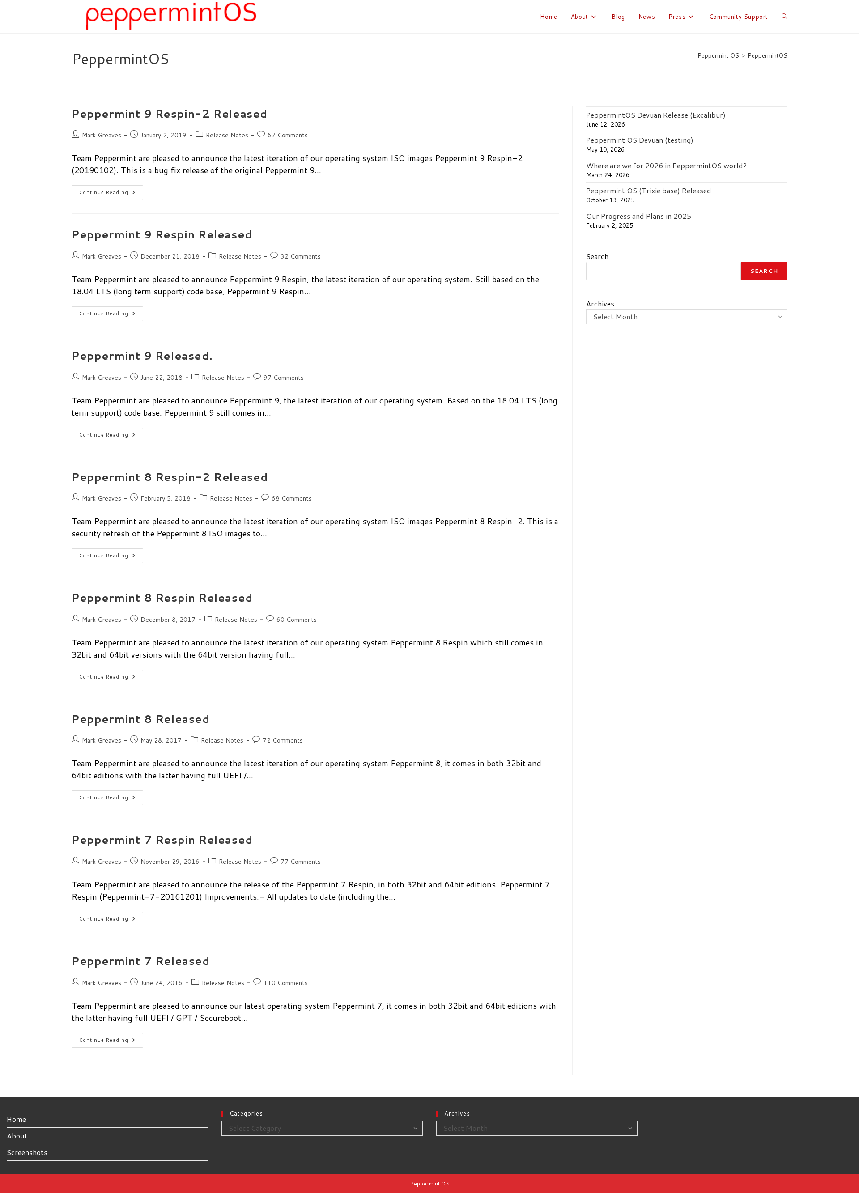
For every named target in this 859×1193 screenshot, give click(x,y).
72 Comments (283, 740)
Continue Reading (111, 194)
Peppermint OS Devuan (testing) (639, 140)
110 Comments (286, 982)
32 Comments (301, 256)
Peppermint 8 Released (141, 718)
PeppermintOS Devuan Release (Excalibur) (656, 115)
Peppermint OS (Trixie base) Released (648, 190)
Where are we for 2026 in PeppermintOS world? (666, 165)
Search (597, 256)
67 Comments (288, 135)
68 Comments (292, 498)
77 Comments (301, 861)
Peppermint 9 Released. (142, 355)
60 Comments (296, 619)
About (17, 1135)
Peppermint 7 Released (141, 960)
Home (16, 1119)
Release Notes (227, 135)
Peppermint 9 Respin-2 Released (170, 113)
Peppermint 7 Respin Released (162, 839)
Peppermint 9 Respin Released (162, 234)
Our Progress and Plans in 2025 (638, 216)
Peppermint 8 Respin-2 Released (170, 476)
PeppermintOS (767, 55)
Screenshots (27, 1152)
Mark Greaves (101, 135)
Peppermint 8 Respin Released (162, 597)
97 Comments (284, 377)
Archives (600, 303)
